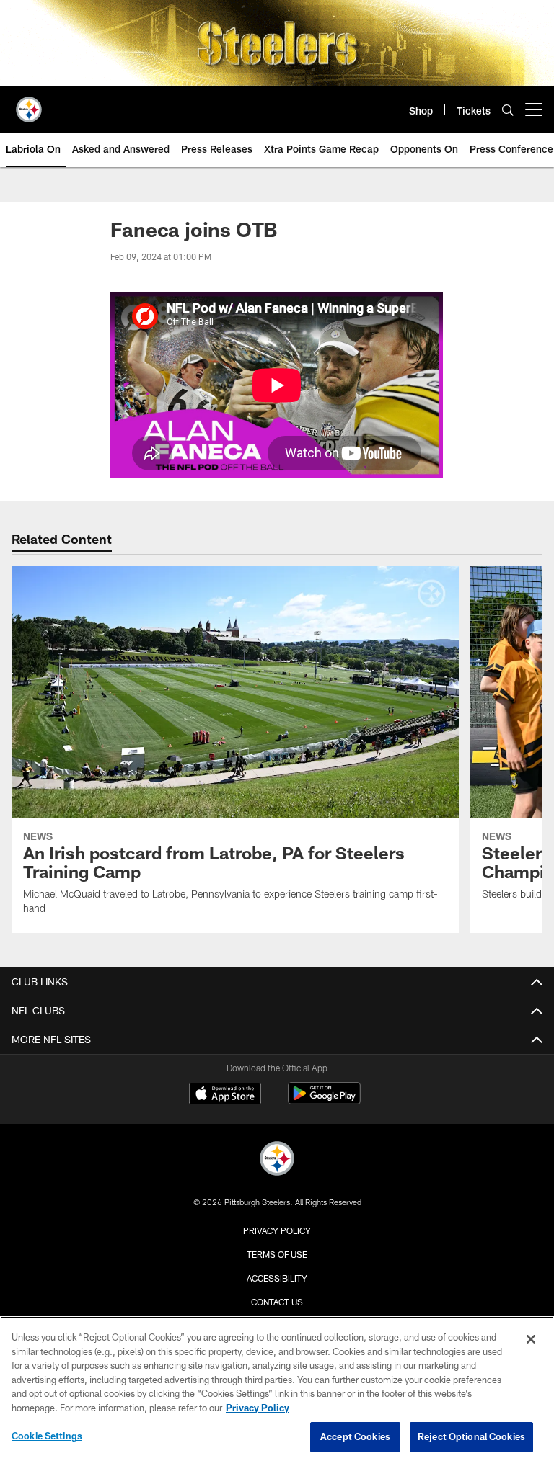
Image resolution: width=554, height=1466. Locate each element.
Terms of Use (277, 1254)
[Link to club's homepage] (29, 103)
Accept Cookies (355, 1436)
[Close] (531, 1339)
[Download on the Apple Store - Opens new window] (225, 1095)
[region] (277, 1391)
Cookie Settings (47, 1436)
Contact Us (277, 1302)
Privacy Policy (277, 1230)
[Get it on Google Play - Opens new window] (324, 1100)
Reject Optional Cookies (471, 1436)
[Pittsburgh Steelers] (277, 1160)
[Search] (508, 110)
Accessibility (277, 1278)
